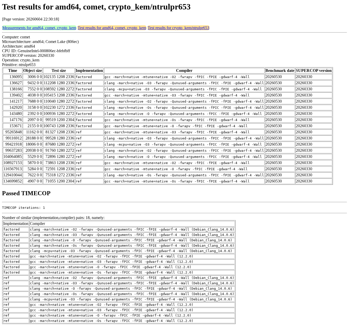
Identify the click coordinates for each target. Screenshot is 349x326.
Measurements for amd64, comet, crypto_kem (39, 28)
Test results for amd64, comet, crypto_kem (112, 28)
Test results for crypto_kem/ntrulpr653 (178, 28)
